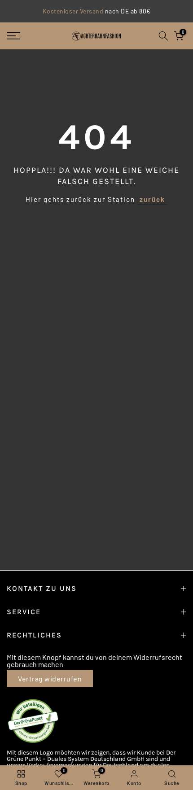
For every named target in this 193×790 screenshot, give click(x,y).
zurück (152, 199)
